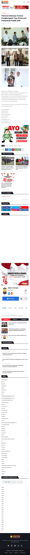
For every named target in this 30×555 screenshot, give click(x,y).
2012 (15, 516)
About (10, 552)
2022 (15, 495)
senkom (15, 449)
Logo (15, 420)
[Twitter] (9, 149)
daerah (15, 384)
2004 (15, 524)
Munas (15, 426)
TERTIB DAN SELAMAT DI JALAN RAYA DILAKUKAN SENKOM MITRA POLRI (17, 329)
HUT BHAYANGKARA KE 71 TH (15, 398)
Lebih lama (25, 199)
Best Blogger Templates (18, 550)
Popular (6, 319)
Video (15, 473)
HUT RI (15, 404)
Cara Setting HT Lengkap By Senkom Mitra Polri (18, 323)
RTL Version (22, 552)
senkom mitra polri (15, 451)
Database (15, 386)
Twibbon (15, 471)
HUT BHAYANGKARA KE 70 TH (15, 396)
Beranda (3, 13)
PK (15, 441)
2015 (15, 510)
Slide (19, 145)
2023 (15, 493)
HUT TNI (15, 408)
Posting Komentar (5, 196)
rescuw (15, 447)
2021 (15, 497)
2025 (15, 489)
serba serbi (15, 453)
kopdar (15, 416)
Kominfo (15, 414)
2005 (15, 522)
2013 (15, 514)
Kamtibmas (15, 410)
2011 (15, 518)
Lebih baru (4, 199)
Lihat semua (26, 153)
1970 (15, 530)
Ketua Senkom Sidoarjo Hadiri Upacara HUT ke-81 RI (22, 168)
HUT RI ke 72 (15, 406)
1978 (15, 528)
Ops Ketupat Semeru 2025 (15, 439)
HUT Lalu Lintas (15, 402)
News (16, 145)
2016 (15, 508)
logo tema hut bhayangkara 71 (15, 422)
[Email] (19, 149)
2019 (15, 501)
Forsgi (15, 392)
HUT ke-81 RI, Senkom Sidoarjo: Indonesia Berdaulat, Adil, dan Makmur (6, 185)
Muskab (15, 428)
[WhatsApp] (16, 149)
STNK (15, 461)
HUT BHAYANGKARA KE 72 (15, 400)
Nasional (11, 145)
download (15, 390)
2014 (15, 512)
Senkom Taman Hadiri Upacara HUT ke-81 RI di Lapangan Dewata (7, 168)
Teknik (15, 463)
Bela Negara (15, 379)
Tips (15, 469)
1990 (15, 526)
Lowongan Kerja (15, 424)
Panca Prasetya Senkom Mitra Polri (18, 335)
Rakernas (15, 443)
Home (6, 552)
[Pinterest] (13, 149)
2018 (15, 504)
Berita (7, 13)
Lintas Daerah (15, 418)
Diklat (15, 388)
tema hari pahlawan (15, 467)
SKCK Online (15, 457)
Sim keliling (15, 455)
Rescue (15, 445)
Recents (15, 319)
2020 (15, 499)
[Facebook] (6, 149)
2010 (15, 520)
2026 (15, 487)
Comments (24, 319)
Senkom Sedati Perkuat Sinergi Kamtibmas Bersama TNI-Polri (13, 372)
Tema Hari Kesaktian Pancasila (15, 465)
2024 (15, 491)
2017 (15, 506)
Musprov (15, 430)
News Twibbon (15, 437)
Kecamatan (15, 412)
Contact (16, 552)
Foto (15, 394)
